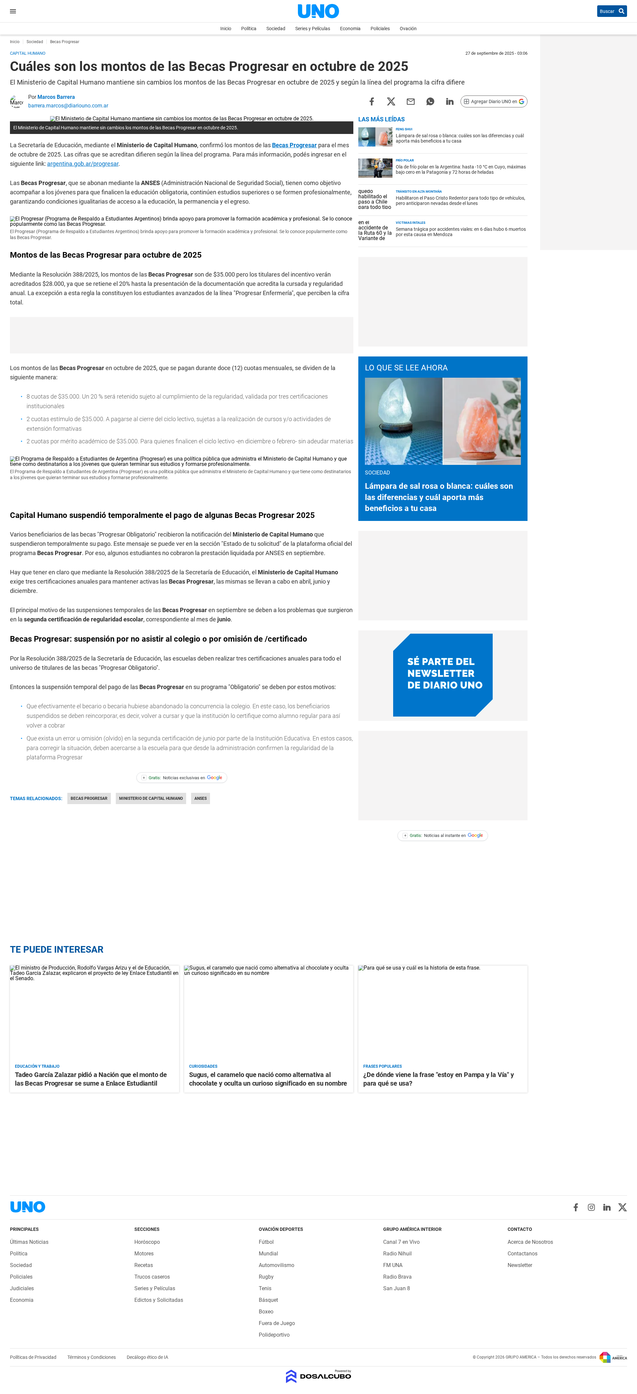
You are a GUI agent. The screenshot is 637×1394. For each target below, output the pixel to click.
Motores (144, 1253)
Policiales (380, 28)
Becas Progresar (294, 145)
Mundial (268, 1253)
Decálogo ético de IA (147, 1357)
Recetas (143, 1265)
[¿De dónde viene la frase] (443, 1013)
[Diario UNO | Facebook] (575, 1207)
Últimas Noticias (29, 1242)
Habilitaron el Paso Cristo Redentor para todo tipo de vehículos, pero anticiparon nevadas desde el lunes (460, 200)
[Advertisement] (182, 335)
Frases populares (382, 1066)
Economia (350, 28)
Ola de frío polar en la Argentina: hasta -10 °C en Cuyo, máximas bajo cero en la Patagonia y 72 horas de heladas (461, 169)
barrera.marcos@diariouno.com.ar (68, 105)
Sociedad (275, 28)
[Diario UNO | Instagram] (591, 1207)
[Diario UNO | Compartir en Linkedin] (450, 101)
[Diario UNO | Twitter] (622, 1207)
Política (248, 28)
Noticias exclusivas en (174, 777)
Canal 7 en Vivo (401, 1242)
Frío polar (405, 160)
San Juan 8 (396, 1288)
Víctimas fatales (410, 222)
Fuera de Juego (277, 1323)
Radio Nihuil (397, 1253)
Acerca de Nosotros (530, 1242)
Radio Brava (397, 1277)
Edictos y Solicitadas (158, 1300)
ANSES (200, 798)
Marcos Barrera (56, 97)
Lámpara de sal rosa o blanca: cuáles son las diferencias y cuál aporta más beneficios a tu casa (460, 138)
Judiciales (22, 1288)
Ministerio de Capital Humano (151, 798)
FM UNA (392, 1265)
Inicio (225, 28)
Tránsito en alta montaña (419, 191)
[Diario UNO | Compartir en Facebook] (372, 101)
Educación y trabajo (37, 1066)
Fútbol (266, 1242)
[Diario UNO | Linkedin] (606, 1207)
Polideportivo (274, 1335)
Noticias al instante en (435, 835)
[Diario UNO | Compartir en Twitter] (391, 101)
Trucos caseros (152, 1277)
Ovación (408, 28)
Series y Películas (312, 28)
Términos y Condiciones (92, 1357)
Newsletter (520, 1265)
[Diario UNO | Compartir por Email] (411, 101)
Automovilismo (276, 1265)
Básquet (268, 1300)
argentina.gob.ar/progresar (82, 163)
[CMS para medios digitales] (318, 1377)
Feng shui (404, 129)
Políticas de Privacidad (33, 1357)
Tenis (265, 1288)
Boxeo (266, 1311)
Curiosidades (203, 1066)
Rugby (266, 1277)
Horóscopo (147, 1242)
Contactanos (522, 1253)
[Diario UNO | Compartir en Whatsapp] (430, 101)
